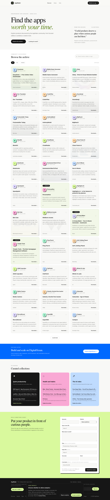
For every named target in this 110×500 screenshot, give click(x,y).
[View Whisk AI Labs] (85, 276)
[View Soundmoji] (85, 102)
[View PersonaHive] (55, 195)
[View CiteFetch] (55, 276)
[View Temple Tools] (25, 250)
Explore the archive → (18, 403)
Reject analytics (65, 495)
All (12, 62)
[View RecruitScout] (25, 322)
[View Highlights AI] (85, 195)
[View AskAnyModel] (55, 125)
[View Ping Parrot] (55, 250)
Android (22, 62)
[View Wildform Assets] (55, 222)
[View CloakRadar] (55, 148)
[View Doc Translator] (25, 102)
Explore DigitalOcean (91, 351)
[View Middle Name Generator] (55, 78)
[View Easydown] (25, 78)
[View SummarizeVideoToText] (55, 171)
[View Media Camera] (25, 299)
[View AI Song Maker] (85, 222)
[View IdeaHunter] (25, 171)
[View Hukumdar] (85, 299)
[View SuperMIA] (55, 322)
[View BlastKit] (25, 148)
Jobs (60, 3)
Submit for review (91, 469)
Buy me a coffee (17, 489)
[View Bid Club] (25, 222)
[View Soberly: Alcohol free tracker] (55, 299)
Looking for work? (33, 41)
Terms (76, 469)
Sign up (96, 489)
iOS (17, 62)
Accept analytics (76, 495)
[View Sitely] (85, 78)
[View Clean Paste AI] (85, 148)
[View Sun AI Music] (85, 171)
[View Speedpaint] (25, 195)
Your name (64, 455)
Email (81, 455)
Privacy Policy (72, 470)
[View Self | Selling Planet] (85, 250)
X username (75, 462)
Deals (55, 3)
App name (64, 419)
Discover (49, 3)
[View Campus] (85, 322)
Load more (55, 337)
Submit (18, 496)
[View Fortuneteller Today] (25, 125)
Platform (82, 419)
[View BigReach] (85, 125)
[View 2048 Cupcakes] (25, 276)
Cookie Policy (42, 495)
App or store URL (65, 425)
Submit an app (93, 3)
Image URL (66, 449)
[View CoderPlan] (55, 102)
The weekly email (75, 482)
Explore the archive (18, 41)
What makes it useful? (66, 431)
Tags (68, 443)
